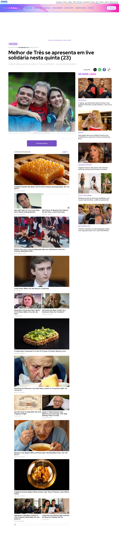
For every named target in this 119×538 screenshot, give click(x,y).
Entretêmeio (59, 2)
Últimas (91, 8)
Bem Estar (79, 2)
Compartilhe (87, 69)
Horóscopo (69, 8)
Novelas (47, 8)
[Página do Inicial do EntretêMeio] (11, 8)
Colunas (107, 2)
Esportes (101, 2)
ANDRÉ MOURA (81, 8)
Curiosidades (86, 2)
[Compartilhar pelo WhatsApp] (99, 69)
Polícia (74, 2)
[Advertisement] (59, 24)
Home (50, 40)
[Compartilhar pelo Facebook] (104, 69)
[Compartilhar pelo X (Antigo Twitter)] (95, 69)
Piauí (97, 2)
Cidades (70, 2)
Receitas (93, 2)
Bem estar (38, 8)
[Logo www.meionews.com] (4, 2)
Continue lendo (42, 143)
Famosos (28, 8)
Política (65, 2)
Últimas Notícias (114, 2)
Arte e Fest (67, 40)
